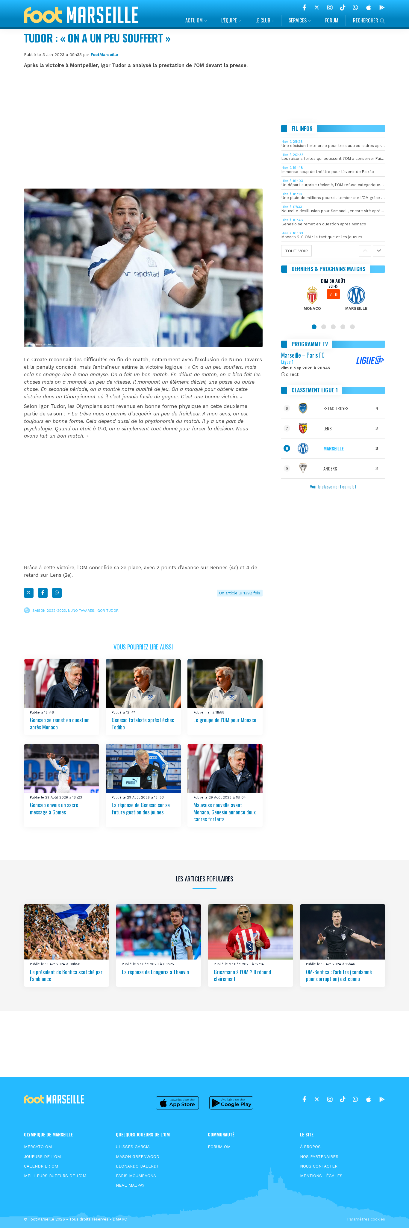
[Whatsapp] (57, 593)
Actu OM (194, 20)
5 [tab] (352, 326)
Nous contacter (318, 1166)
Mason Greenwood (137, 1156)
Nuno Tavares (81, 610)
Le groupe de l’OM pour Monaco (224, 720)
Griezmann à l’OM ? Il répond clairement (242, 975)
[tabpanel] (333, 298)
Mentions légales (321, 1175)
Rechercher (365, 20)
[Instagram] (330, 7)
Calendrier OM (41, 1166)
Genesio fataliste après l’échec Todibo (143, 723)
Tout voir (296, 250)
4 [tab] (342, 326)
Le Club (262, 20)
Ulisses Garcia (133, 1146)
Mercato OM (38, 1146)
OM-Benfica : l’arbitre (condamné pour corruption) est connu (339, 975)
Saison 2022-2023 (49, 610)
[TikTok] (342, 7)
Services (298, 20)
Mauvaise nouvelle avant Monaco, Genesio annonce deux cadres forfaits (224, 812)
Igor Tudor (107, 610)
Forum (331, 20)
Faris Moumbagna (136, 1175)
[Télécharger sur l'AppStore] (369, 7)
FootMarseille (104, 54)
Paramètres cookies (366, 1219)
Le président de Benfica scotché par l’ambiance (66, 975)
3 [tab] (333, 326)
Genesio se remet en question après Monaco (60, 723)
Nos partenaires (319, 1156)
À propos (310, 1146)
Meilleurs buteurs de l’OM (55, 1175)
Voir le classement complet (333, 486)
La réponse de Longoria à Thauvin (155, 972)
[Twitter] (317, 7)
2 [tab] (323, 326)
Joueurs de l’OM (42, 1156)
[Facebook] (304, 7)
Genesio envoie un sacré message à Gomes (54, 808)
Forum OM (219, 1146)
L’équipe (229, 20)
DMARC (120, 1219)
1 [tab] (314, 326)
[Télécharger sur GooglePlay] (382, 7)
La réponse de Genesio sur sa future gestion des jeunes (141, 808)
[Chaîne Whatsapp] (355, 7)
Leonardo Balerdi (137, 1166)
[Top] (393, 1218)
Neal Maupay (130, 1185)
